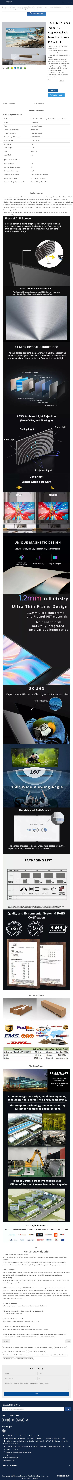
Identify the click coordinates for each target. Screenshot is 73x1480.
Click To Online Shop (37, 13)
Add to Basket (57, 95)
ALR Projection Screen (59, 1355)
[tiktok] (22, 1420)
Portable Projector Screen (25, 1358)
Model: (5, 103)
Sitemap (35, 1478)
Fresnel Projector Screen (44, 1347)
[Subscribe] (68, 1409)
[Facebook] (4, 1420)
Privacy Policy (26, 1478)
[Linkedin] (8, 1420)
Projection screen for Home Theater (14, 1355)
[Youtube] (18, 1420)
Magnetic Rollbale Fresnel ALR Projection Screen (18, 1347)
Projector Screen (8, 1358)
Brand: (36, 103)
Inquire (52, 90)
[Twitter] (13, 1420)
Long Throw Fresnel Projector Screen (14, 1351)
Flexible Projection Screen (37, 1351)
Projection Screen (60, 1347)
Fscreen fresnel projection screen (39, 1355)
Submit (36, 1393)
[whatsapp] (27, 1420)
